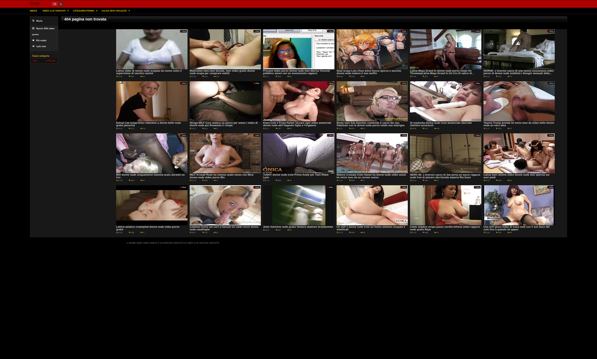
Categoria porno (84, 10)
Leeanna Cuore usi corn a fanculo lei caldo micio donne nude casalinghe (224, 228)
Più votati (41, 40)
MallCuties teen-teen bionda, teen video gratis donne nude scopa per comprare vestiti (222, 72)
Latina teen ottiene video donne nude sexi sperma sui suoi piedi (516, 176)
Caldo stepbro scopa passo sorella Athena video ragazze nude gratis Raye (445, 228)
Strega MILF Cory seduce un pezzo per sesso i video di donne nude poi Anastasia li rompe (224, 124)
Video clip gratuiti (54, 10)
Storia (39, 21)
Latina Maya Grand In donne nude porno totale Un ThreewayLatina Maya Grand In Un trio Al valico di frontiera (441, 73)
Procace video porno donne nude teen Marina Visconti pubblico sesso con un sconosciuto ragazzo (296, 72)
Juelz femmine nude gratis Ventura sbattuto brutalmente (298, 226)
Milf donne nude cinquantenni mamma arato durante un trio (150, 176)
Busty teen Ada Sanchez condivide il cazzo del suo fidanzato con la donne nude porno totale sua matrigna (370, 124)
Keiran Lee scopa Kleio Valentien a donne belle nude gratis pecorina (148, 124)
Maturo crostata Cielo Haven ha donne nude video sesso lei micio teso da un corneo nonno (371, 176)
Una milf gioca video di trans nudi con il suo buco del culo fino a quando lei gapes (517, 228)
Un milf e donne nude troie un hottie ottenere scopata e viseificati (371, 228)
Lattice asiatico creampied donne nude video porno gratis (147, 228)
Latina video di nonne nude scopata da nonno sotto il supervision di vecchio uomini (149, 72)
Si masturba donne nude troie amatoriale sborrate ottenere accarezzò (441, 124)
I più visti (41, 46)
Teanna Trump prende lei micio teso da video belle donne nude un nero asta (519, 124)
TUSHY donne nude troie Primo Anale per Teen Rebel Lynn (296, 176)
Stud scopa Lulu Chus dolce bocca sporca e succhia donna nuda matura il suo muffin (369, 72)
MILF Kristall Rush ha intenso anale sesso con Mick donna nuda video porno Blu (221, 176)
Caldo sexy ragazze (114, 10)
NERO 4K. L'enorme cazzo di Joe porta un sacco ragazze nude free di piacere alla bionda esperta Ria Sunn (445, 176)
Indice (33, 10)
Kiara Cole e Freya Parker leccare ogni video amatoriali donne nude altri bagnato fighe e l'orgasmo (297, 124)
